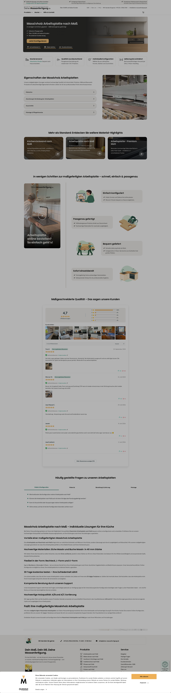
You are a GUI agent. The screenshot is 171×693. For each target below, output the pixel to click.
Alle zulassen (144, 676)
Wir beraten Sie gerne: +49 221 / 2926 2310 (115, 7)
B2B (88, 7)
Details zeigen (39, 689)
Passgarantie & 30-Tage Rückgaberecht (36, 3)
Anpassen (143, 682)
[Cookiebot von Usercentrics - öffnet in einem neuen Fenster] (23, 689)
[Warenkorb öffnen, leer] (143, 12)
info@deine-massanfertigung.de (138, 7)
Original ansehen (62, 355)
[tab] (41, 487)
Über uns (93, 7)
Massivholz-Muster (36, 61)
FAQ (99, 7)
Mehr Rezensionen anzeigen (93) (85, 461)
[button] (28, 12)
